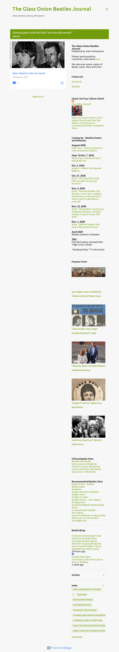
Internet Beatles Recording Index (88, 515)
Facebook (77, 81)
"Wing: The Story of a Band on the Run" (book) (92, 626)
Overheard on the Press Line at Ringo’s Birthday (87, 561)
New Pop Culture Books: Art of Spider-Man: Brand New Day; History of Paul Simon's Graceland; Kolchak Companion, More (88, 122)
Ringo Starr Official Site (84, 472)
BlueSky (76, 86)
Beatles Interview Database (85, 492)
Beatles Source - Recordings (86, 499)
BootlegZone (78, 502)
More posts (38, 97)
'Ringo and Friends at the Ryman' (87, 589)
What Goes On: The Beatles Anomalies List (85, 519)
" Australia (81, 595)
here (98, 59)
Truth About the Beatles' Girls (86, 536)
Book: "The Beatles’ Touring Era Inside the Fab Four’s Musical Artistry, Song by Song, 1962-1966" (88, 213)
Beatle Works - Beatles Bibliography (83, 485)
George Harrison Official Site (86, 469)
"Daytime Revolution (82, 605)
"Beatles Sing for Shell (82, 600)
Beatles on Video (80, 497)
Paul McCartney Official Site (86, 466)
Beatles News (78, 494)
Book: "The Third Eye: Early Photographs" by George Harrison (85, 181)
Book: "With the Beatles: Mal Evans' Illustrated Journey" (86, 225)
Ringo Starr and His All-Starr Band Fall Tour (86, 159)
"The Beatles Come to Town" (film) (87, 620)
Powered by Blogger (61, 648)
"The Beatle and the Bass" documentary (90, 615)
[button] (62, 83)
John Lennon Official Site (84, 464)
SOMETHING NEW (81, 557)
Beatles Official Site (81, 461)
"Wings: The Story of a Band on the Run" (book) (93, 631)
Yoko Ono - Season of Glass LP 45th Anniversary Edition (87, 149)
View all (16, 36)
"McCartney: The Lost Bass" (85, 610)
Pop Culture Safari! (81, 104)
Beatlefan (76, 489)
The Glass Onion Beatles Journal (51, 9)
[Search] (107, 9)
